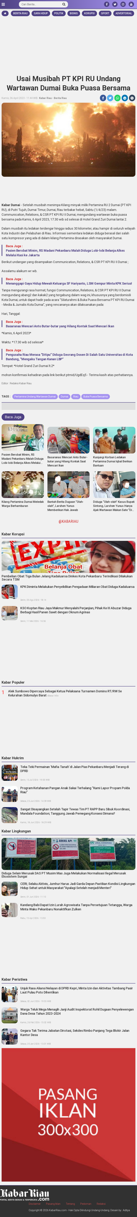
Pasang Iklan (53, 1203)
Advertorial (124, 13)
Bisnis (74, 13)
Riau (75, 396)
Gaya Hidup (41, 13)
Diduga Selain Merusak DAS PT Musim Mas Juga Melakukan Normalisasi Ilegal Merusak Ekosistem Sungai (64, 874)
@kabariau (68, 521)
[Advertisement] (68, 44)
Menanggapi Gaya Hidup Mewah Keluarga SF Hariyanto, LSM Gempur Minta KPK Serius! (69, 283)
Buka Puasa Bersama (95, 396)
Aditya (126, 1210)
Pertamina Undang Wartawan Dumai (35, 396)
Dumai (64, 396)
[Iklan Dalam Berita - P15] (68, 1114)
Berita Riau (20, 13)
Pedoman (85, 1203)
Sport (105, 13)
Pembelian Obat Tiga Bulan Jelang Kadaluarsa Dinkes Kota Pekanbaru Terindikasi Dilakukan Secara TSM (67, 577)
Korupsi (89, 13)
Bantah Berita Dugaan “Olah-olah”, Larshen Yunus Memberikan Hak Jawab (65, 506)
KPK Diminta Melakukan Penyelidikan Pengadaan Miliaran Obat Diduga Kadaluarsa (77, 587)
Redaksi (101, 1203)
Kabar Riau (45, 98)
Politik (58, 13)
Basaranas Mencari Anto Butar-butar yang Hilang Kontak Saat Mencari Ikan (60, 326)
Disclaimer (35, 1203)
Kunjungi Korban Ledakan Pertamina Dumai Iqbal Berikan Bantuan (112, 461)
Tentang (70, 1203)
